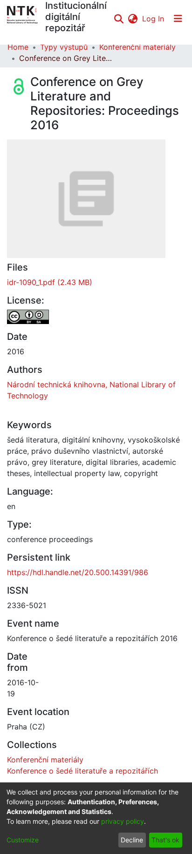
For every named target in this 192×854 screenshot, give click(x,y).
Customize (23, 840)
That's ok (165, 840)
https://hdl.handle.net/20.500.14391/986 (77, 572)
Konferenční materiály (137, 47)
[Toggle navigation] (178, 18)
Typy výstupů (64, 47)
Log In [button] (153, 18)
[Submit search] (118, 18)
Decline (132, 840)
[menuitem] (132, 18)
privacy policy (122, 821)
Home (17, 47)
